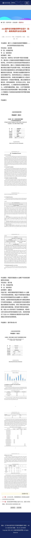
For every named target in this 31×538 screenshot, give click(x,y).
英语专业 (21, 22)
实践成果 (15, 22)
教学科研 (8, 22)
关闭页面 (19, 507)
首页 (4, 22)
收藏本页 (24, 493)
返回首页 (13, 507)
